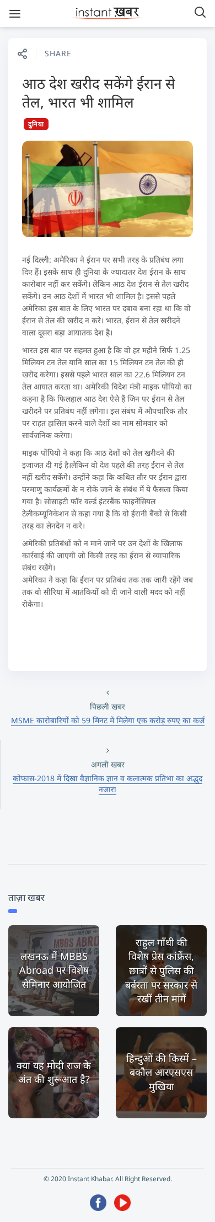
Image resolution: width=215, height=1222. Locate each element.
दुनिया (36, 124)
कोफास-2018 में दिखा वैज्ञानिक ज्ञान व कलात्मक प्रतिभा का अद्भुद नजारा (107, 783)
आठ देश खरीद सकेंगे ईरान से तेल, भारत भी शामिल (98, 92)
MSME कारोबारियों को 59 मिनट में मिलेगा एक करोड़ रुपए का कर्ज (108, 720)
